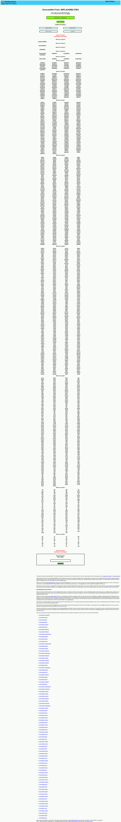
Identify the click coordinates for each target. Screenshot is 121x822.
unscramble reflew (43, 622)
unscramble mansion (43, 782)
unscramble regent (43, 722)
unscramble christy (43, 627)
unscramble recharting (44, 660)
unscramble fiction (43, 765)
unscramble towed (43, 679)
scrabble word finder (107, 576)
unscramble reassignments (45, 643)
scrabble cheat (99, 609)
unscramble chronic (43, 779)
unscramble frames (43, 617)
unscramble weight (43, 753)
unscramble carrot (43, 798)
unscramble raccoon (43, 720)
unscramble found (43, 746)
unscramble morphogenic (44, 705)
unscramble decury (43, 672)
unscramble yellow (43, 794)
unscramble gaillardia (44, 681)
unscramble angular (43, 741)
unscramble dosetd (43, 791)
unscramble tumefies (43, 693)
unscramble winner (43, 767)
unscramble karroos (43, 646)
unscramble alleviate (43, 701)
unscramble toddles (43, 636)
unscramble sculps (43, 641)
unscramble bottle (43, 748)
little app (82, 583)
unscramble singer (43, 763)
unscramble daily (43, 770)
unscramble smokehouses (45, 686)
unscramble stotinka (43, 648)
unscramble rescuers (43, 696)
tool (70, 587)
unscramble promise (43, 760)
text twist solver (116, 576)
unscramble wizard (43, 717)
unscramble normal (43, 724)
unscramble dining (43, 684)
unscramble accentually (44, 615)
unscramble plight (43, 619)
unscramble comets (43, 805)
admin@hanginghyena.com (75, 820)
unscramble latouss (43, 751)
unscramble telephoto (44, 698)
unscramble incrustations (44, 667)
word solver (58, 601)
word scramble (53, 596)
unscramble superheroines (45, 634)
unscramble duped (43, 677)
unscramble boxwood (44, 674)
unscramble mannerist (44, 650)
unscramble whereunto (44, 703)
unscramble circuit (43, 758)
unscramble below (43, 784)
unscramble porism (43, 639)
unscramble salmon (43, 796)
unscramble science (43, 743)
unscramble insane (43, 715)
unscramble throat (43, 815)
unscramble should (43, 755)
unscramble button (43, 736)
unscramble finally (43, 786)
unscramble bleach (43, 729)
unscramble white (43, 739)
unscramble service (43, 727)
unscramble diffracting (44, 631)
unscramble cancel (43, 734)
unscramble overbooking (44, 653)
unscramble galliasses (44, 655)
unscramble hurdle (43, 710)
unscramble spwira (43, 774)
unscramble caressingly (44, 689)
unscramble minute (43, 789)
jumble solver (70, 599)
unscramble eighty (43, 813)
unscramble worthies (43, 691)
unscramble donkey (43, 777)
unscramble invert (43, 808)
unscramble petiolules (44, 629)
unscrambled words (50, 582)
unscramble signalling (44, 662)
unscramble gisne (43, 817)
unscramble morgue (43, 801)
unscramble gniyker (43, 803)
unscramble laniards (43, 658)
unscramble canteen (43, 810)
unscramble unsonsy (43, 708)
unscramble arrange (43, 732)
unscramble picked (43, 772)
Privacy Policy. (89, 821)
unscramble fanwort (43, 670)
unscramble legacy (43, 712)
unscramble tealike (43, 665)
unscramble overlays (43, 624)
